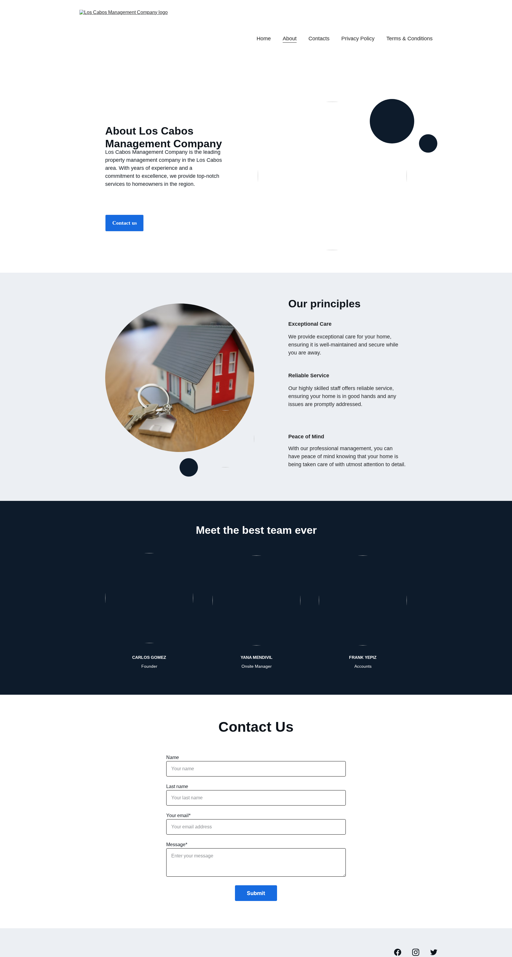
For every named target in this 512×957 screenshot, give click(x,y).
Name (172, 757)
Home (264, 38)
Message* (176, 844)
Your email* (178, 815)
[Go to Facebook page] (400, 952)
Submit (256, 893)
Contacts (318, 38)
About (290, 38)
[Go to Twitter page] (433, 952)
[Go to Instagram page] (418, 952)
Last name (177, 786)
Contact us (124, 223)
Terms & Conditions (409, 38)
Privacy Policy (358, 38)
